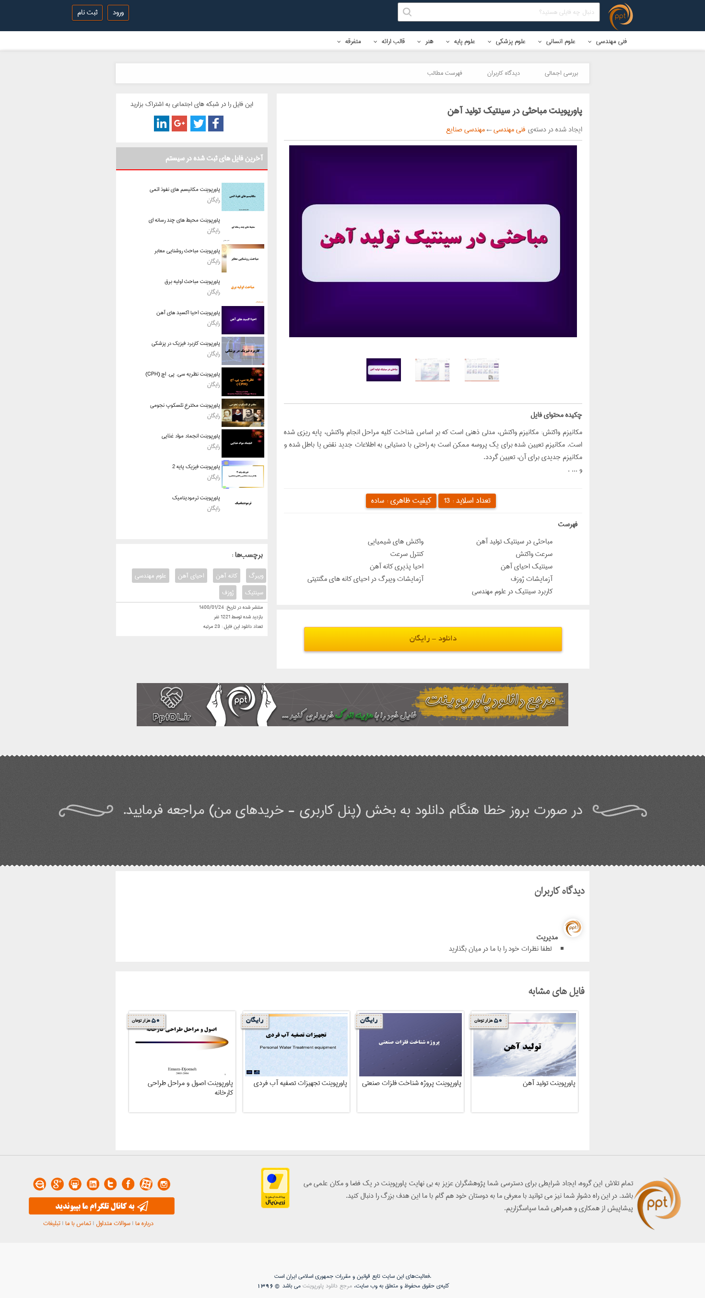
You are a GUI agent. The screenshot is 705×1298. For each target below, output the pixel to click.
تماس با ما (78, 1223)
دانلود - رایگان (433, 639)
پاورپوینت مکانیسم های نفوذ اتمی (185, 189)
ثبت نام (87, 12)
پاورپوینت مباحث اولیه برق (192, 281)
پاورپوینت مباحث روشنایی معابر (187, 251)
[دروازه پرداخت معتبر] (275, 1206)
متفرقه (352, 41)
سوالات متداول (113, 1223)
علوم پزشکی (510, 41)
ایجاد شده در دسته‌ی (553, 129)
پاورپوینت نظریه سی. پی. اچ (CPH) (182, 374)
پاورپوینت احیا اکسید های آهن (188, 312)
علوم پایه (463, 41)
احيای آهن (191, 575)
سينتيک (254, 592)
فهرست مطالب (444, 73)
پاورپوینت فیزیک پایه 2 (196, 466)
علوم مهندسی (150, 575)
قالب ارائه (392, 41)
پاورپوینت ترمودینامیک (196, 498)
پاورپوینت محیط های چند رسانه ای (184, 220)
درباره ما (144, 1223)
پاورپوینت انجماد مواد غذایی (191, 436)
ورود (118, 12)
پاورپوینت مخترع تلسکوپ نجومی (185, 405)
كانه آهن (226, 575)
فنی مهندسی (610, 41)
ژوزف (228, 592)
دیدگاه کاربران (503, 73)
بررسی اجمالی (561, 73)
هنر (428, 41)
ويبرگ (256, 575)
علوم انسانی (560, 41)
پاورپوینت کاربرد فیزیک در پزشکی (186, 343)
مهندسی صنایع (465, 129)
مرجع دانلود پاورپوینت (327, 1285)
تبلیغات (51, 1223)
